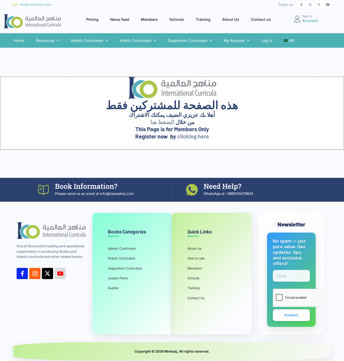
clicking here (193, 136)
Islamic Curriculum (87, 40)
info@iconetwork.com (35, 4)
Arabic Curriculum (135, 40)
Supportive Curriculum (187, 40)
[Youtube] (328, 4)
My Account (234, 40)
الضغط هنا (162, 121)
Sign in (307, 16)
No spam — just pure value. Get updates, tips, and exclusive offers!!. (289, 252)
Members (149, 19)
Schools (176, 19)
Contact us (261, 19)
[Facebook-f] (301, 4)
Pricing (92, 19)
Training (203, 19)
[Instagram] (310, 4)
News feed (119, 19)
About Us (230, 19)
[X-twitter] (319, 4)
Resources (45, 40)
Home (19, 40)
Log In (266, 40)
